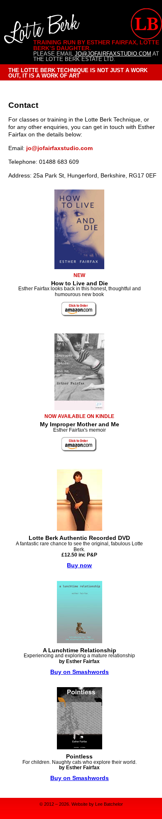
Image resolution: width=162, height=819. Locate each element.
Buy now (79, 565)
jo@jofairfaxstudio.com (113, 54)
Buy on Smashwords (79, 671)
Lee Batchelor (109, 804)
